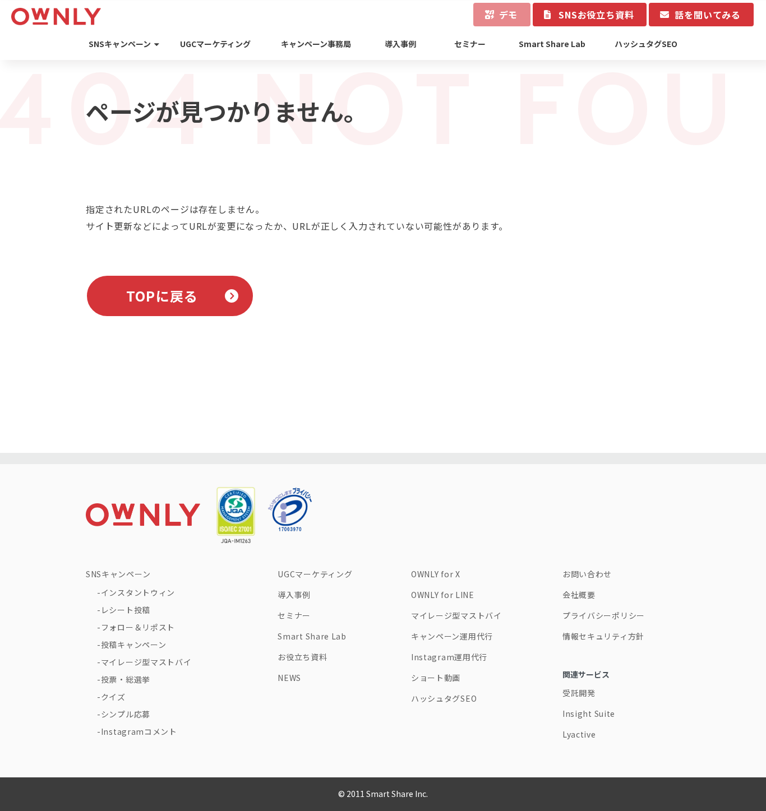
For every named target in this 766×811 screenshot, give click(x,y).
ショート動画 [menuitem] (435, 677)
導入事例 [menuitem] (400, 43)
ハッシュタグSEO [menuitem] (646, 43)
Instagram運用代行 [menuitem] (449, 656)
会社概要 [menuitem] (579, 594)
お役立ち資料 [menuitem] (302, 656)
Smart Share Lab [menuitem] (552, 43)
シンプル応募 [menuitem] (125, 714)
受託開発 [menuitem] (579, 692)
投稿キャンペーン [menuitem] (133, 644)
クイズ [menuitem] (113, 696)
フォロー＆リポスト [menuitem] (138, 627)
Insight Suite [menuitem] (588, 713)
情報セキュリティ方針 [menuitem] (603, 636)
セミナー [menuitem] (470, 43)
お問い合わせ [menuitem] (587, 574)
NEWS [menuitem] (289, 677)
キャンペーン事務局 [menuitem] (316, 43)
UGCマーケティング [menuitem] (215, 43)
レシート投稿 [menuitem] (125, 609)
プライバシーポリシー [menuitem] (603, 615)
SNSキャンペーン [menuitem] (120, 43)
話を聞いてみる (708, 14)
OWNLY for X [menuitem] (435, 574)
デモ (508, 14)
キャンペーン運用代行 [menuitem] (452, 636)
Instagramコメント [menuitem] (139, 731)
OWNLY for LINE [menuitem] (442, 594)
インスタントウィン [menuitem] (138, 592)
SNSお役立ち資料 (596, 14)
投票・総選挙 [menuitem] (125, 679)
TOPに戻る (162, 295)
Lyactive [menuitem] (579, 734)
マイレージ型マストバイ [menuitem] (146, 662)
